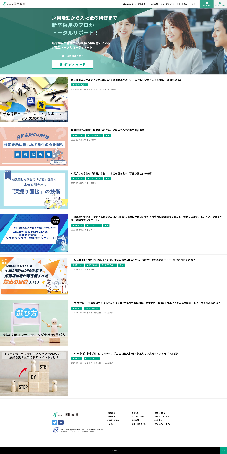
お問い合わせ (207, 5)
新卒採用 (77, 308)
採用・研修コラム (167, 4)
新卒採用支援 (128, 4)
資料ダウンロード (220, 5)
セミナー (193, 4)
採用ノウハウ (79, 135)
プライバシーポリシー (163, 424)
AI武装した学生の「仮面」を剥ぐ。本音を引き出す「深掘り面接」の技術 (111, 173)
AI (108, 135)
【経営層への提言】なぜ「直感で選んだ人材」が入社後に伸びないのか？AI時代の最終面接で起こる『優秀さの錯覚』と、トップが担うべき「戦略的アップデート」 (146, 218)
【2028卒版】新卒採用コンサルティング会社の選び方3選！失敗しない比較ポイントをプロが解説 (124, 353)
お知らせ (135, 413)
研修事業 (141, 4)
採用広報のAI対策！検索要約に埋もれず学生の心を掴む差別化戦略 (107, 130)
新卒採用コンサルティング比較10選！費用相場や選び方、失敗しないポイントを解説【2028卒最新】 (126, 79)
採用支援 (111, 413)
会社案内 (158, 420)
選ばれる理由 (113, 420)
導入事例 (154, 4)
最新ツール (78, 225)
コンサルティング (80, 85)
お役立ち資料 (182, 4)
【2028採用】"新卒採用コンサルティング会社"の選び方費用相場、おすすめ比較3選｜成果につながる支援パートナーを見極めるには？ (145, 303)
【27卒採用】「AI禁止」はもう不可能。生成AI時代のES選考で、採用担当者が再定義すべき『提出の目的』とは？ (133, 260)
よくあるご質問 (138, 416)
